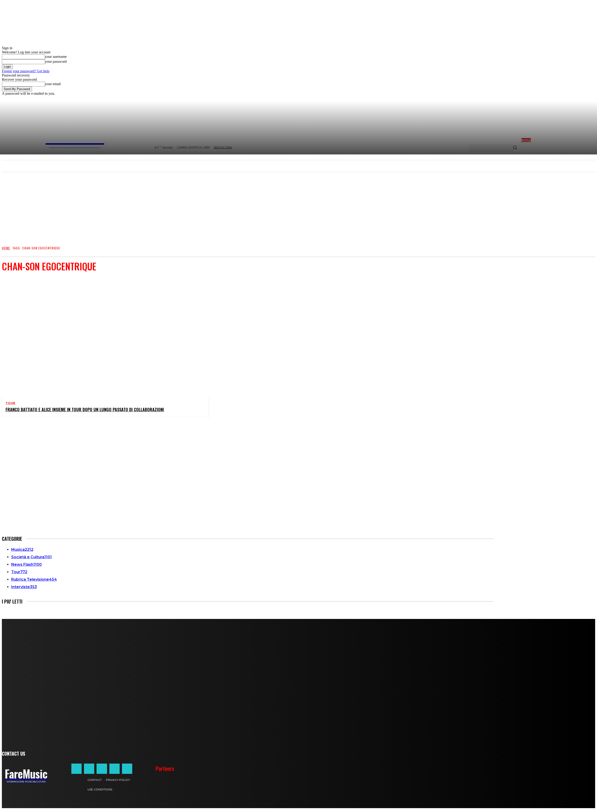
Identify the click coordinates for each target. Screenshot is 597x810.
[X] (114, 769)
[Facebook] (76, 769)
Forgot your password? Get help (25, 71)
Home (6, 247)
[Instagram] (89, 769)
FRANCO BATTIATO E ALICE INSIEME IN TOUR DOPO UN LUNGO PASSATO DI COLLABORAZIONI (85, 409)
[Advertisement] (298, 206)
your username (56, 57)
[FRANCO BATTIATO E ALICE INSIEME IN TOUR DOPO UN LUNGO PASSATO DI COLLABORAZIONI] (101, 336)
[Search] (515, 148)
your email (53, 84)
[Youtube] (127, 769)
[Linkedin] (102, 769)
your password (56, 61)
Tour (10, 403)
